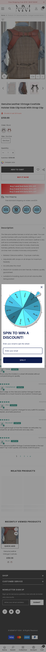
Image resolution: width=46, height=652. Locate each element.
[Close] (42, 287)
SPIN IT (23, 360)
